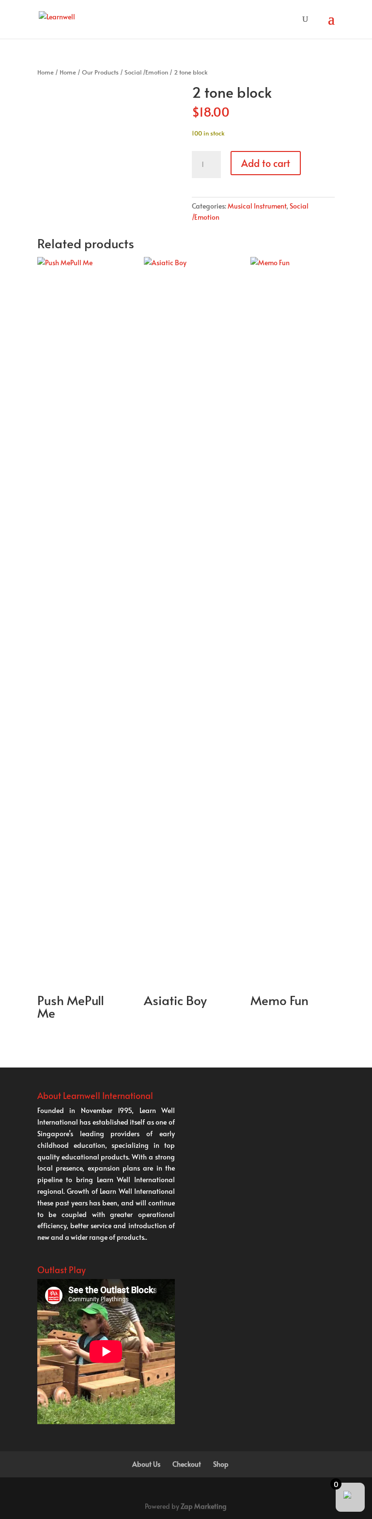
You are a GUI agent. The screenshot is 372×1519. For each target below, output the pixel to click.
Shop (221, 1464)
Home (45, 72)
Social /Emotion (146, 72)
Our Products (100, 72)
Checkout (186, 1464)
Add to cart (265, 163)
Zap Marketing (204, 1506)
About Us (146, 1464)
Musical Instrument (257, 206)
